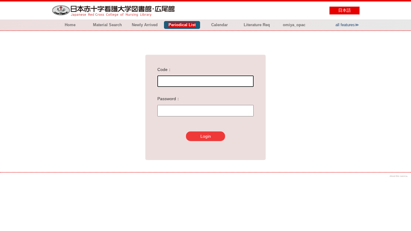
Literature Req (257, 25)
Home (70, 25)
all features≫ (347, 25)
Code (162, 69)
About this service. (399, 176)
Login (205, 136)
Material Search (107, 25)
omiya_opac (294, 25)
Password (166, 98)
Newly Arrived (145, 25)
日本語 (344, 10)
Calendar (219, 25)
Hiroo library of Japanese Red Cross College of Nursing (114, 10)
